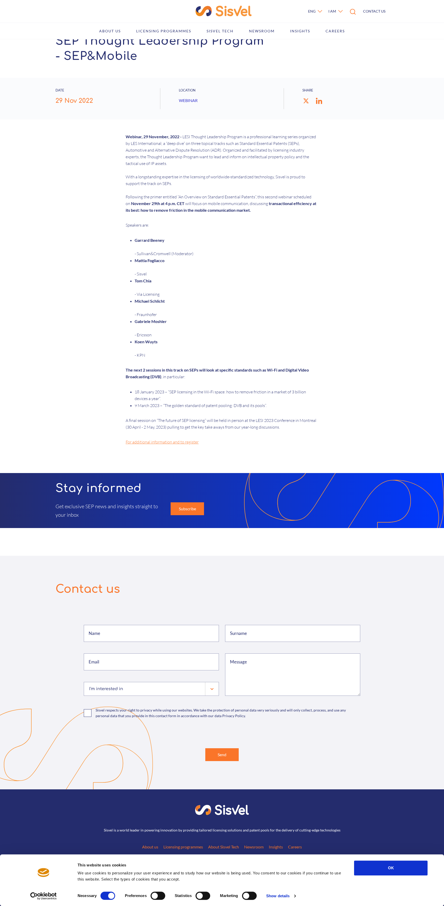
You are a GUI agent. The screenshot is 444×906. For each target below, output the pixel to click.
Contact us (374, 11)
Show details (278, 896)
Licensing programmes (163, 31)
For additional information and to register (162, 442)
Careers (335, 31)
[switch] (158, 896)
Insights (300, 31)
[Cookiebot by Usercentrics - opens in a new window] (43, 896)
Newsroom (262, 31)
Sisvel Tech (220, 31)
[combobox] (89, 688)
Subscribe (187, 508)
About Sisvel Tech (223, 846)
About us (110, 31)
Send (222, 754)
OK (391, 868)
